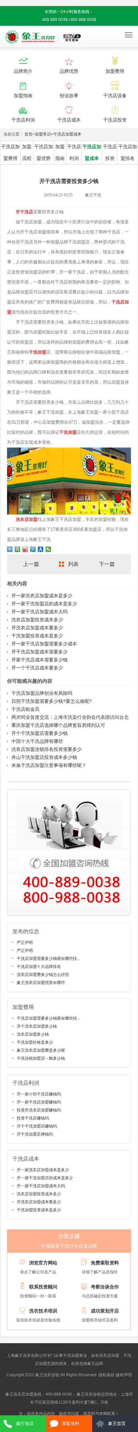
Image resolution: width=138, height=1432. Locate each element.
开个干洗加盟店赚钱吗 (37, 1126)
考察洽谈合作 (105, 1286)
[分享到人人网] (41, 549)
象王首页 (117, 1423)
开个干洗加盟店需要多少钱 (39, 733)
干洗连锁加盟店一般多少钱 (41, 1058)
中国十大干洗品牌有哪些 (37, 741)
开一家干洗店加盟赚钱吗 (39, 1102)
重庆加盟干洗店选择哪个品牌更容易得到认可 (58, 725)
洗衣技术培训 (43, 1310)
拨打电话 (24, 1423)
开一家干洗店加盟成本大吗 (39, 611)
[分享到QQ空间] (17, 549)
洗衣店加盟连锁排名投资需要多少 (46, 749)
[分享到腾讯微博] (33, 549)
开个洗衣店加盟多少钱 (37, 1026)
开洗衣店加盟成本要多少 (37, 627)
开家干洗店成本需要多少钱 (39, 659)
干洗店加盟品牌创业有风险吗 (41, 693)
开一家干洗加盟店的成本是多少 (44, 603)
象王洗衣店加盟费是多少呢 (41, 1050)
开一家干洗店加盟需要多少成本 (44, 643)
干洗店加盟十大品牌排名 (39, 966)
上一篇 (31, 564)
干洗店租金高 (25, 709)
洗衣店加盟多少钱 (33, 1034)
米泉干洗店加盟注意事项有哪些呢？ (48, 765)
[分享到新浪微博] (25, 549)
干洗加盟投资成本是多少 (37, 635)
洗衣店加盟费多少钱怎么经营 (43, 974)
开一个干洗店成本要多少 (37, 667)
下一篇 (107, 564)
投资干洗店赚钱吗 (33, 1118)
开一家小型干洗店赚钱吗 (39, 1094)
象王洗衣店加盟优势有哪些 (41, 982)
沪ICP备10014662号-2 (69, 1383)
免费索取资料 (105, 1262)
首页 (28, 134)
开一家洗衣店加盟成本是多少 (41, 595)
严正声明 (25, 942)
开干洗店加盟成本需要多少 (39, 651)
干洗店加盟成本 (67, 134)
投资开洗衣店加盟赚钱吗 (39, 1110)
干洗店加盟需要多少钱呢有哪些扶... (48, 958)
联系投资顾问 (43, 1286)
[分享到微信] (48, 549)
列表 (73, 564)
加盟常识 (43, 134)
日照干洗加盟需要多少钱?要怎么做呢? (51, 701)
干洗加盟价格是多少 (35, 1042)
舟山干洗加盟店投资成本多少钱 (44, 757)
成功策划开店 (105, 1310)
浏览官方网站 (43, 1262)
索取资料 (70, 1423)
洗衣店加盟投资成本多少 (37, 619)
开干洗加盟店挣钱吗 (35, 1134)
